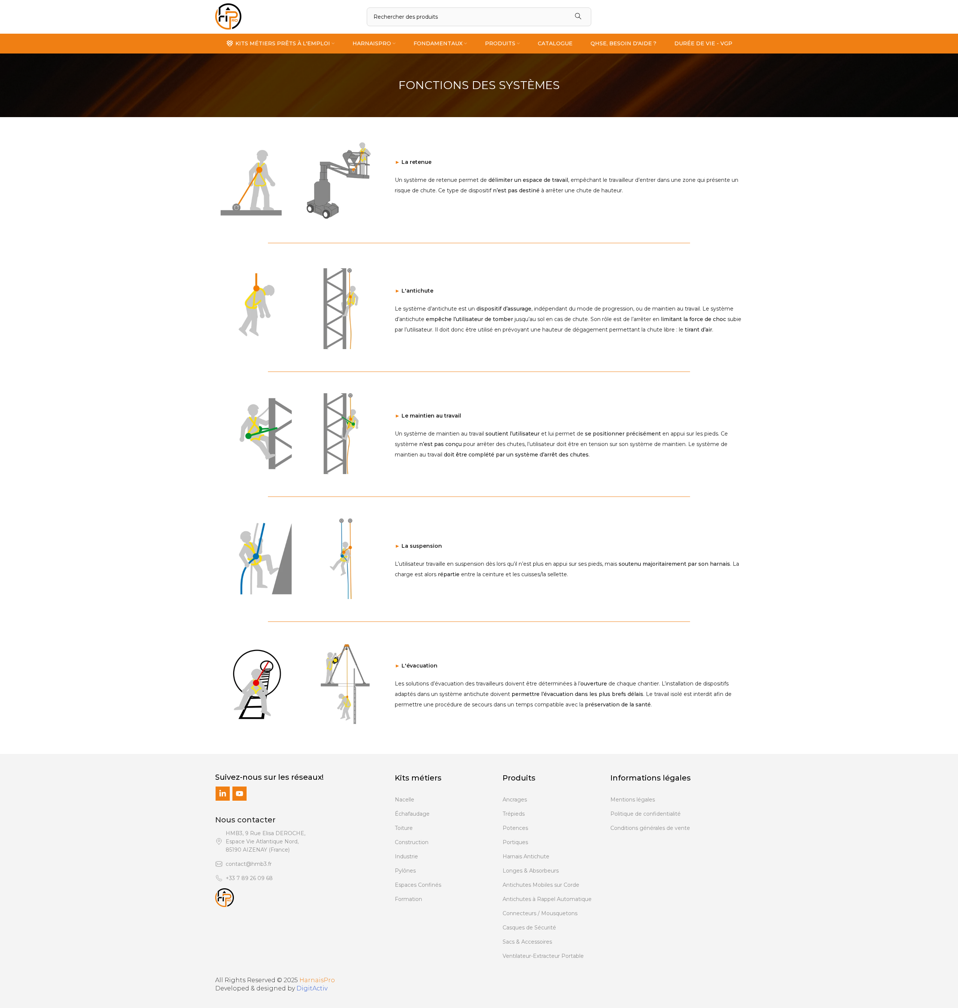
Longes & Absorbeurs (531, 870)
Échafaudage (412, 813)
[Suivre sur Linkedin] (222, 793)
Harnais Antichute (526, 856)
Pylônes (405, 870)
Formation (408, 899)
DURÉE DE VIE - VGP (703, 43)
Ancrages (515, 799)
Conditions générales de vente (650, 828)
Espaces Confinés (418, 885)
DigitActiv (311, 988)
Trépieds (514, 813)
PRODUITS (500, 43)
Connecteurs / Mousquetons (540, 913)
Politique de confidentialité (645, 813)
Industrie (406, 856)
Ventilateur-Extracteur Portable (543, 956)
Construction (411, 842)
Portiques (515, 842)
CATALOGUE (555, 43)
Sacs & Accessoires (527, 941)
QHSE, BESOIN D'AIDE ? (623, 43)
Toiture (404, 828)
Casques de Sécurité (529, 927)
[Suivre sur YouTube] (239, 793)
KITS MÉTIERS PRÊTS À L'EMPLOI (282, 43)
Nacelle (404, 799)
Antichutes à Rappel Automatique (547, 899)
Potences (515, 828)
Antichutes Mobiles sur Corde (541, 885)
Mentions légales (632, 799)
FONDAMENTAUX (438, 43)
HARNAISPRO (372, 43)
